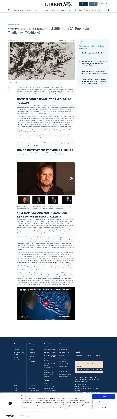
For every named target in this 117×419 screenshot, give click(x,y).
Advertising (62, 369)
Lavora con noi (64, 352)
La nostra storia (64, 347)
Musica (31, 349)
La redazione (63, 349)
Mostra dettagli (25, 416)
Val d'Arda (32, 385)
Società (16, 357)
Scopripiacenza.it (64, 371)
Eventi (88, 10)
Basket (16, 385)
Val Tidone (32, 388)
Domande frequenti (50, 352)
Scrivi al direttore (49, 347)
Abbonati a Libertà (65, 364)
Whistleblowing (49, 386)
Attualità (28, 10)
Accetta (104, 396)
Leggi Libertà (103, 4)
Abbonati (83, 4)
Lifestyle (45, 10)
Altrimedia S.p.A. (49, 367)
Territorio (55, 10)
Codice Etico (48, 383)
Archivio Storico (64, 361)
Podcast (79, 10)
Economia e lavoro (19, 352)
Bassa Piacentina (34, 390)
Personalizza (102, 402)
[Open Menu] (8, 10)
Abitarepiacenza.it (65, 374)
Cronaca (16, 24)
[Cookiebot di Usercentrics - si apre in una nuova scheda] (10, 416)
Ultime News (18, 10)
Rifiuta (104, 407)
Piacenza (32, 383)
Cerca (105, 10)
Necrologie (65, 10)
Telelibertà (98, 10)
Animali (31, 356)
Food (30, 347)
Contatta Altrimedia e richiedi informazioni (90, 369)
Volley (16, 388)
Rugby (16, 390)
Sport (37, 10)
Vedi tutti (17, 360)
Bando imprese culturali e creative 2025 (50, 390)
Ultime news (18, 347)
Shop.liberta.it (63, 376)
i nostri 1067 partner (30, 398)
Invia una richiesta (50, 349)
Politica (16, 354)
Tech (30, 359)
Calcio (16, 383)
